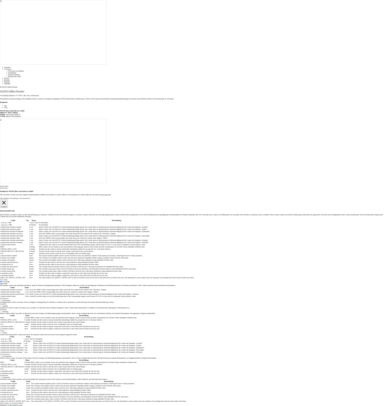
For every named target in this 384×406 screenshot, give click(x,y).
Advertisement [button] (5, 354)
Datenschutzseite (105, 195)
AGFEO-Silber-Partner (12, 91)
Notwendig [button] (3, 280)
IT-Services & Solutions (16, 71)
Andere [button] (2, 331)
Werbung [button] (3, 309)
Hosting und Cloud (14, 76)
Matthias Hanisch (9, 95)
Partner (6, 78)
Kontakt (7, 82)
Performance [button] (4, 298)
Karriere (7, 80)
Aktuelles (7, 83)
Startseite (7, 67)
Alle (24, 95)
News (28, 95)
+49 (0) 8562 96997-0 (13, 114)
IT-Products (12, 73)
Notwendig (6, 282)
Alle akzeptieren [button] (24, 198)
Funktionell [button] (4, 375)
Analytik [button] (3, 304)
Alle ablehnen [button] (4, 198)
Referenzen (35, 95)
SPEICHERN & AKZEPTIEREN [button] (11, 403)
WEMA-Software (14, 74)
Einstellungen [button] (14, 198)
